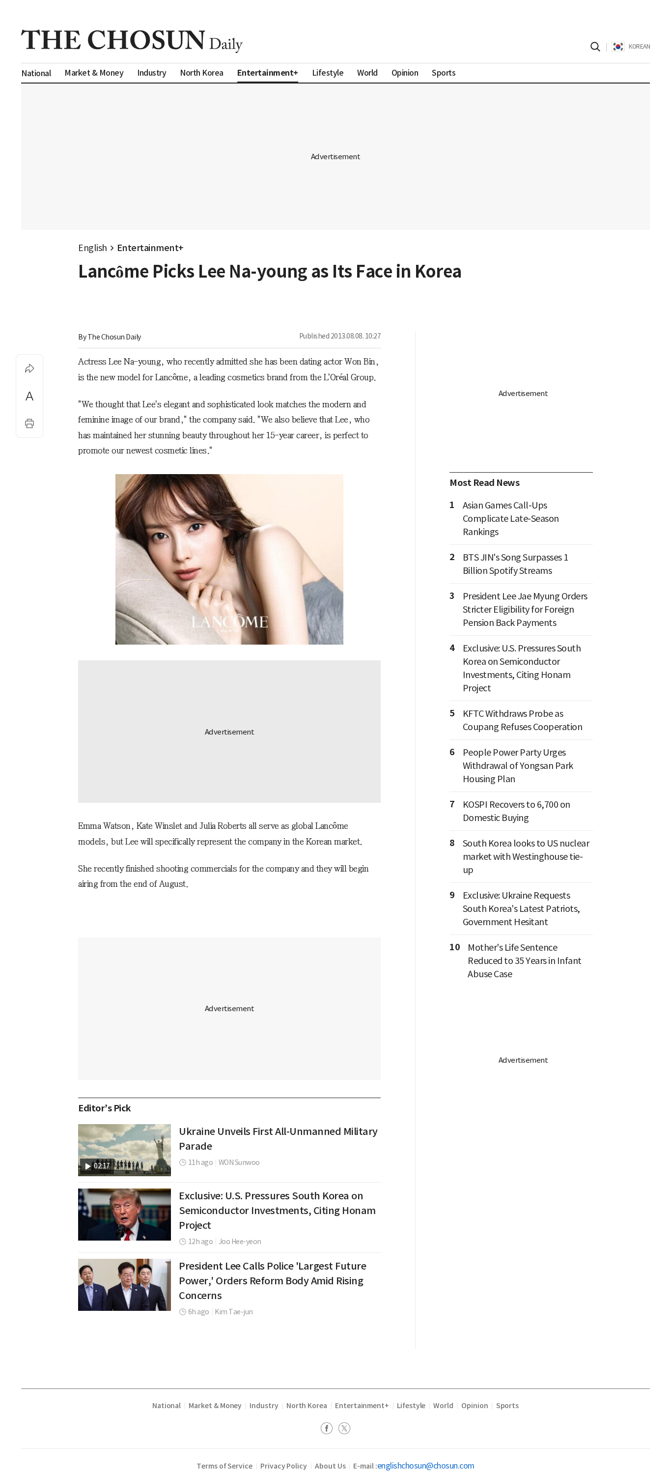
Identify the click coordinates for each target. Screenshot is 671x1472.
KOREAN (639, 46)
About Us (330, 1466)
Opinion (474, 1405)
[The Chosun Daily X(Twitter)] (344, 1429)
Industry (264, 1405)
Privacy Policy (283, 1466)
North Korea (306, 1405)
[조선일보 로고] (132, 41)
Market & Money (215, 1405)
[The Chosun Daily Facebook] (329, 1429)
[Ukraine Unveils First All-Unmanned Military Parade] (124, 1150)
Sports (507, 1405)
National (166, 1405)
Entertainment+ (150, 248)
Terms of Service (224, 1466)
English (92, 248)
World (443, 1405)
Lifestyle (411, 1405)
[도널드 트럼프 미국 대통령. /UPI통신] (124, 1215)
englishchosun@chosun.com (426, 1466)
